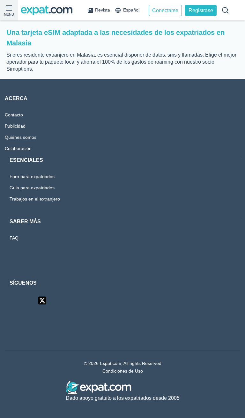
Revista (102, 10)
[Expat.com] (49, 10)
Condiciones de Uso (122, 371)
